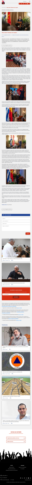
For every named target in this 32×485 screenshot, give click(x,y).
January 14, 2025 (19, 307)
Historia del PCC (11, 467)
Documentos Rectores (11, 468)
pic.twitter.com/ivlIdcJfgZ (14, 318)
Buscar (25, 1)
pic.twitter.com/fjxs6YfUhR (6, 312)
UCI (16, 482)
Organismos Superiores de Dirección (12, 470)
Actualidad (4, 7)
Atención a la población (22, 467)
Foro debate (22, 468)
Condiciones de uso (28, 479)
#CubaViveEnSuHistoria (20, 311)
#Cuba (9, 318)
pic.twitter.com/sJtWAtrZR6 (12, 306)
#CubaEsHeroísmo (5, 306)
